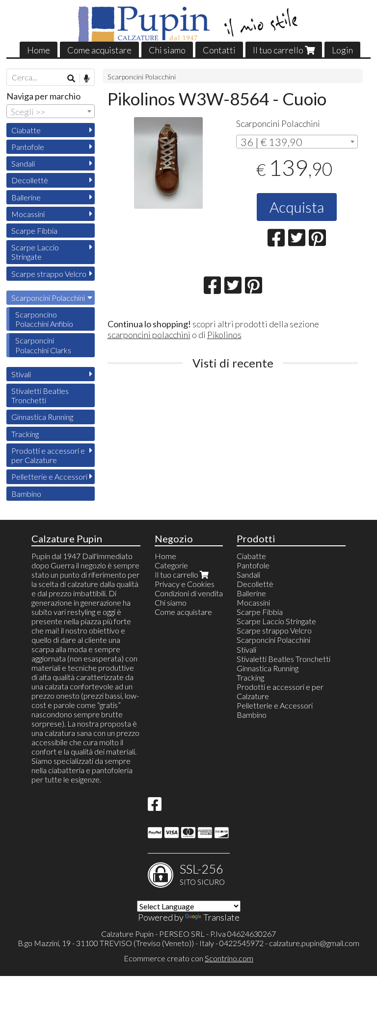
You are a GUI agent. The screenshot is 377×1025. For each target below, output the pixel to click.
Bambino (26, 493)
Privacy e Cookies (185, 583)
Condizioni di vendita (189, 593)
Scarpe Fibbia (34, 230)
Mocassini (28, 214)
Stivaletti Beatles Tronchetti (40, 395)
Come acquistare (99, 50)
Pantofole (27, 146)
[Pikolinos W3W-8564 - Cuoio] (169, 163)
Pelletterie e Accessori (49, 476)
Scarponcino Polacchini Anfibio (44, 319)
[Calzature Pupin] (188, 24)
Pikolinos (224, 334)
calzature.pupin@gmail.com (314, 943)
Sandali (23, 163)
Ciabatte (26, 130)
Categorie (171, 565)
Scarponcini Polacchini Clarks (43, 345)
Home (38, 50)
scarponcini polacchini (149, 334)
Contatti (219, 50)
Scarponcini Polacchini (142, 77)
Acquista (296, 207)
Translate (221, 917)
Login (342, 50)
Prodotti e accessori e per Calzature (48, 455)
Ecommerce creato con (188, 958)
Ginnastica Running (42, 416)
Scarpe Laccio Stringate (35, 252)
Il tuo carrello (279, 50)
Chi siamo (167, 50)
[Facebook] (155, 806)
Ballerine (26, 197)
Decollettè (29, 180)
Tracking (25, 434)
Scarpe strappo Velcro (48, 273)
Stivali (21, 374)
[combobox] (297, 141)
